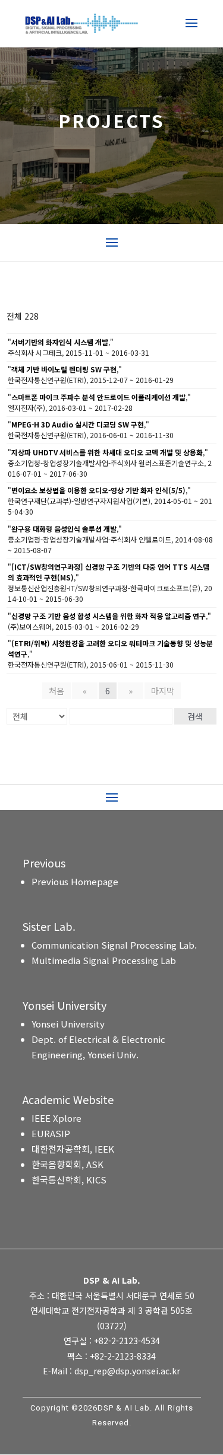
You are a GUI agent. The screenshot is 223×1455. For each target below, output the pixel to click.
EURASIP (51, 1133)
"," (61, 342)
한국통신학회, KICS (69, 1179)
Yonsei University (68, 1023)
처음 (56, 691)
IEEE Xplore (56, 1118)
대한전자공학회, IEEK (73, 1149)
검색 (195, 716)
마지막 (162, 691)
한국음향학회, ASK (67, 1164)
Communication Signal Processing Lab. (114, 945)
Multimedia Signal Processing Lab (104, 960)
